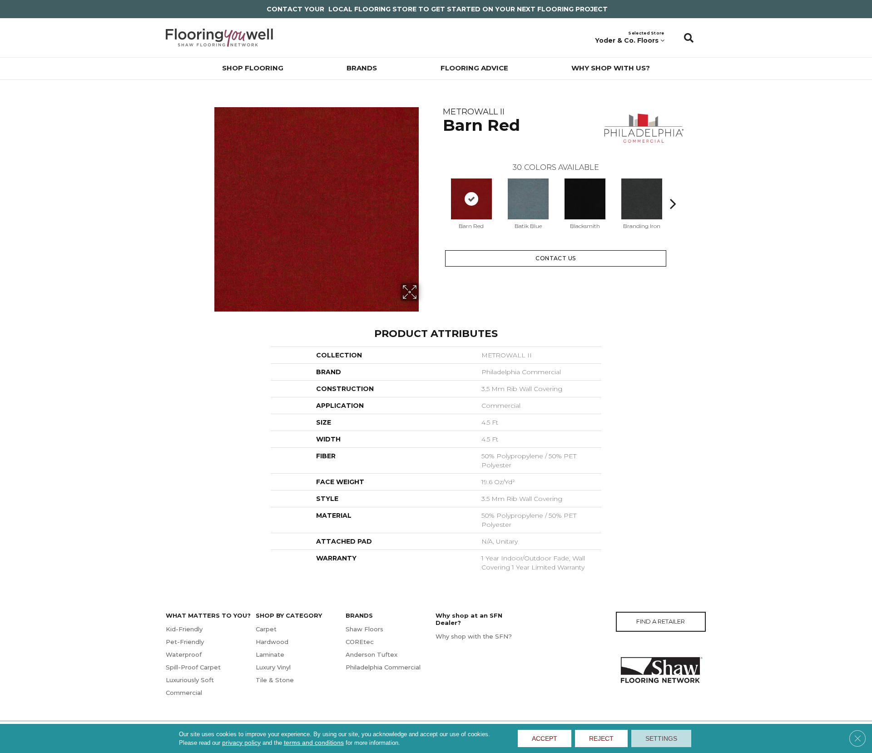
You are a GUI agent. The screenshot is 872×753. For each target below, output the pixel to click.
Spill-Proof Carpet (193, 667)
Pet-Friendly (185, 641)
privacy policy (241, 742)
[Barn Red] (471, 199)
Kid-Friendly (184, 629)
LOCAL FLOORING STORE (372, 9)
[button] (689, 38)
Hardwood (272, 641)
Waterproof (184, 654)
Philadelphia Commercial (383, 667)
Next (673, 189)
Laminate (270, 654)
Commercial (184, 692)
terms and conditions (314, 742)
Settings (661, 738)
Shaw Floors (364, 629)
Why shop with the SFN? (474, 636)
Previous (438, 189)
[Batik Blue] (528, 199)
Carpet (266, 629)
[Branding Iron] (641, 199)
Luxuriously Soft (190, 680)
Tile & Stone (275, 680)
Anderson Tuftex (371, 654)
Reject (601, 738)
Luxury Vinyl (273, 667)
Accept (544, 738)
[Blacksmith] (585, 199)
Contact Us (555, 258)
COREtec (360, 641)
